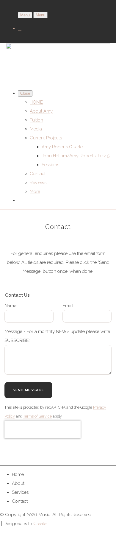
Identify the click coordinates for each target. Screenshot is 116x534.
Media (36, 129)
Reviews (38, 182)
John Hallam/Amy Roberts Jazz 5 (75, 155)
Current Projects (46, 138)
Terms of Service (37, 416)
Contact (38, 173)
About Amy (41, 111)
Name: (10, 305)
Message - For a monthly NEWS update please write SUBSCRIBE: (57, 336)
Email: (68, 305)
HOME (36, 102)
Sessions (50, 164)
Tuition (36, 120)
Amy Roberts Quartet (63, 147)
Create (39, 523)
